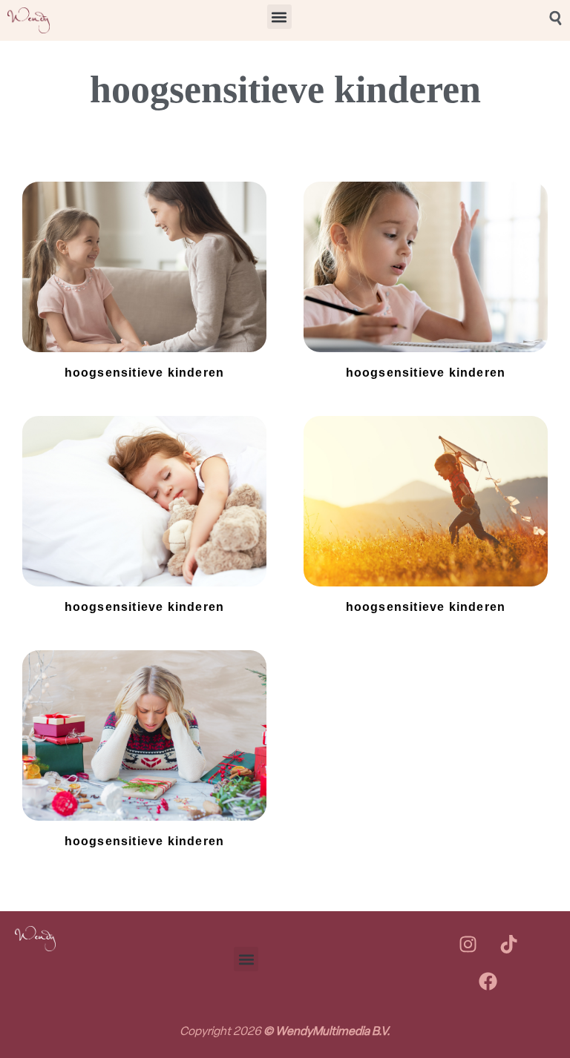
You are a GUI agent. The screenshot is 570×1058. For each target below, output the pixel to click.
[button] (279, 16)
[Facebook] (488, 981)
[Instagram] (467, 944)
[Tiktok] (508, 944)
